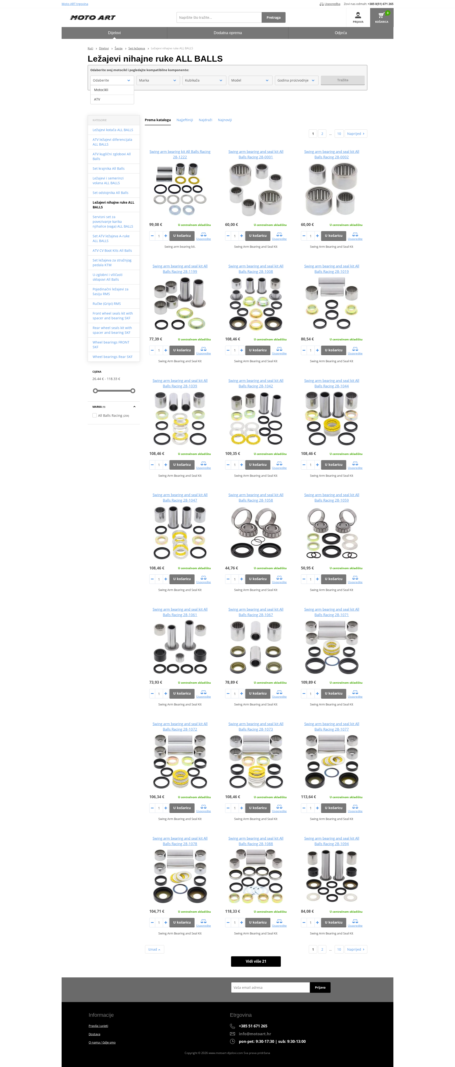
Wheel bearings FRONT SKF (111, 344)
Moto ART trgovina (75, 4)
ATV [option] (97, 99)
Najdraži (205, 120)
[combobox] (112, 80)
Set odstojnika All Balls (110, 192)
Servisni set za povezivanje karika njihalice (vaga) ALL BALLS (113, 222)
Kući (90, 48)
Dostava (94, 1034)
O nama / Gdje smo (102, 1042)
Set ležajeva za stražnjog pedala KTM (112, 262)
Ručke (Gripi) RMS (107, 303)
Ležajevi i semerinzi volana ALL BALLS (108, 180)
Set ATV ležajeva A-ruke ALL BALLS (111, 238)
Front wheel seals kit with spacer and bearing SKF (113, 315)
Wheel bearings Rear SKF (112, 356)
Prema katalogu (158, 120)
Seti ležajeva (136, 48)
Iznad (153, 949)
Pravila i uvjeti (98, 1026)
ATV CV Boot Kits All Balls (112, 250)
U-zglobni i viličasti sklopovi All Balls (108, 277)
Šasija (119, 48)
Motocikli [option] (101, 89)
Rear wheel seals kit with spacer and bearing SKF (112, 330)
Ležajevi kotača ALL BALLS (113, 130)
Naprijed (354, 133)
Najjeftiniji (185, 120)
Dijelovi (104, 48)
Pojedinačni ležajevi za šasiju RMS (110, 291)
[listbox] (112, 94)
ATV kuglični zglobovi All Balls (112, 156)
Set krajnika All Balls (109, 168)
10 (339, 133)
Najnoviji (225, 120)
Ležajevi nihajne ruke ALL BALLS (113, 204)
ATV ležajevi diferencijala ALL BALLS (112, 142)
